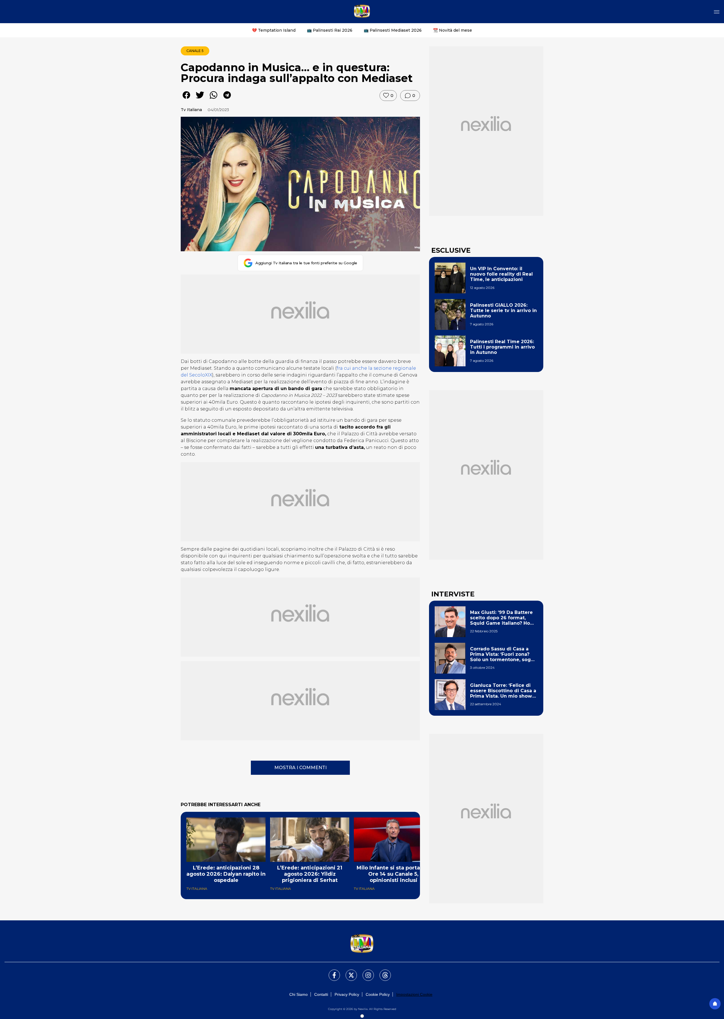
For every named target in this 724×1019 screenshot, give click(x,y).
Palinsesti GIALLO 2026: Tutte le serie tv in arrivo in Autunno (503, 310)
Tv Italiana (191, 109)
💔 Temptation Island (274, 30)
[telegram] (227, 99)
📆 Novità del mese (452, 30)
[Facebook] (331, 972)
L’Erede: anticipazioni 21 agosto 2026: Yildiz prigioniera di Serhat (309, 874)
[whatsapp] (213, 99)
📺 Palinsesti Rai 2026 (329, 30)
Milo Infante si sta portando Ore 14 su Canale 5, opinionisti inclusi (393, 874)
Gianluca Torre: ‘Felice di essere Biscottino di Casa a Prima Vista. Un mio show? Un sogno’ (503, 691)
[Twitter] (348, 972)
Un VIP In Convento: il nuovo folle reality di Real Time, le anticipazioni (501, 274)
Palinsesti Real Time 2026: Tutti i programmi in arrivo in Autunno (502, 347)
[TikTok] (382, 972)
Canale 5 (195, 51)
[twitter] (200, 99)
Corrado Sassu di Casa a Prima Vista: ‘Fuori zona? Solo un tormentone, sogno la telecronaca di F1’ (503, 654)
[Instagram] (365, 972)
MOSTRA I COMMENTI (300, 767)
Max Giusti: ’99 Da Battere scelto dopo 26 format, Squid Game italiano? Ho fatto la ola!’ (501, 618)
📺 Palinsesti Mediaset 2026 (393, 30)
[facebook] (186, 99)
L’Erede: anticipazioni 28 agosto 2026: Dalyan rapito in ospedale (226, 874)
